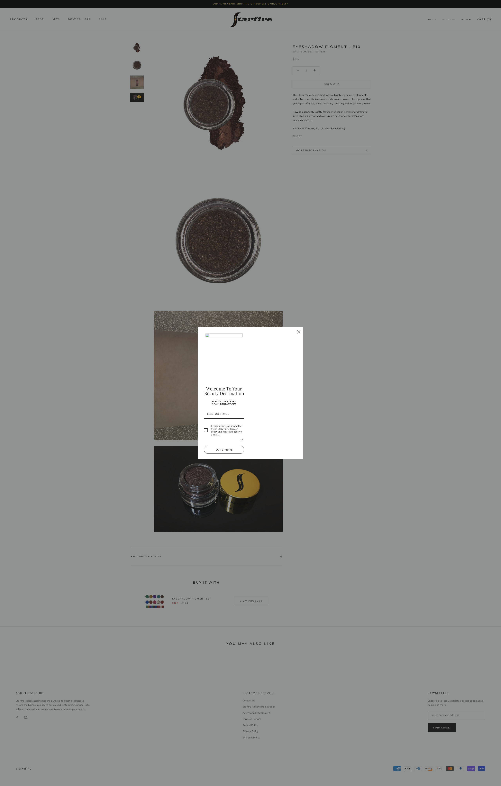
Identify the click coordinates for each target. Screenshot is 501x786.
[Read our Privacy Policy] (242, 440)
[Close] (298, 332)
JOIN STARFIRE (224, 449)
